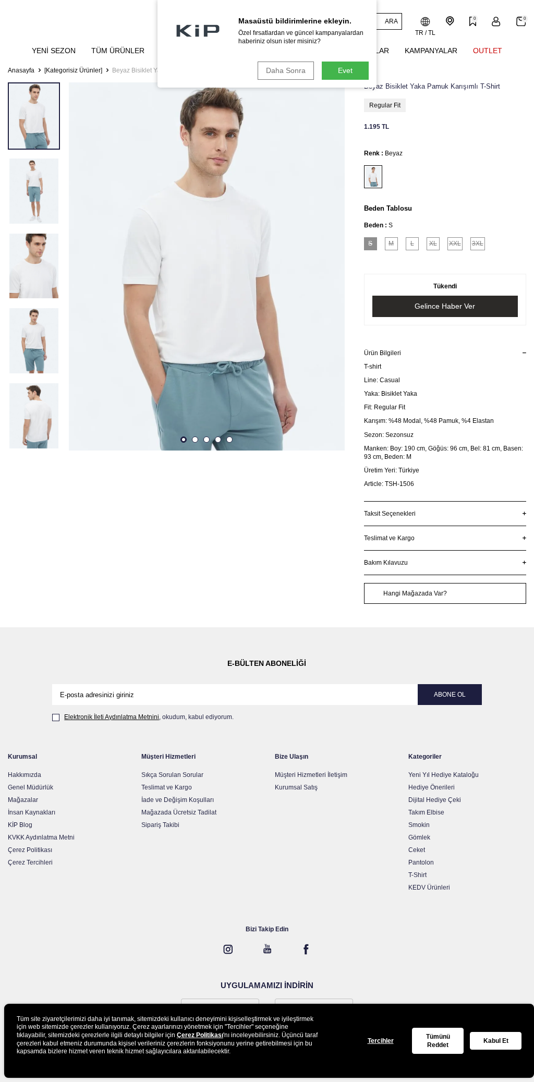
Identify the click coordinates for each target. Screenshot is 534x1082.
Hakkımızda (24, 775)
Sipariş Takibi (160, 825)
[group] (206, 266)
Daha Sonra (286, 70)
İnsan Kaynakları (31, 812)
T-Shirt (417, 875)
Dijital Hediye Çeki (434, 800)
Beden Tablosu (388, 208)
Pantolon (421, 862)
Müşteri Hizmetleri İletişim (311, 775)
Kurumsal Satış (296, 787)
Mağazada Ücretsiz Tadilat (178, 812)
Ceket (416, 850)
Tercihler (381, 1040)
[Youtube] (267, 949)
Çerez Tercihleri (30, 862)
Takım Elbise (426, 812)
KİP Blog (20, 825)
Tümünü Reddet (438, 1041)
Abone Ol (450, 694)
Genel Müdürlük (30, 787)
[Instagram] (228, 949)
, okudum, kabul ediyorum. (149, 717)
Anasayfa (21, 70)
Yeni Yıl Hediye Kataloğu (443, 775)
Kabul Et (495, 1040)
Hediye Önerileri (431, 787)
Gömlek (419, 837)
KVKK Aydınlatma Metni (41, 837)
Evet (345, 70)
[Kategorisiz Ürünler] (73, 70)
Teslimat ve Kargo (166, 787)
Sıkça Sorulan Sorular (172, 775)
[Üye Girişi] (496, 22)
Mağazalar (23, 800)
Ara (391, 21)
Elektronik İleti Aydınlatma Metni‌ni (111, 717)
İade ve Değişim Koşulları (177, 800)
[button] (183, 439)
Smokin (419, 825)
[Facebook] (306, 949)
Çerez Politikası (30, 850)
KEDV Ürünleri (429, 887)
